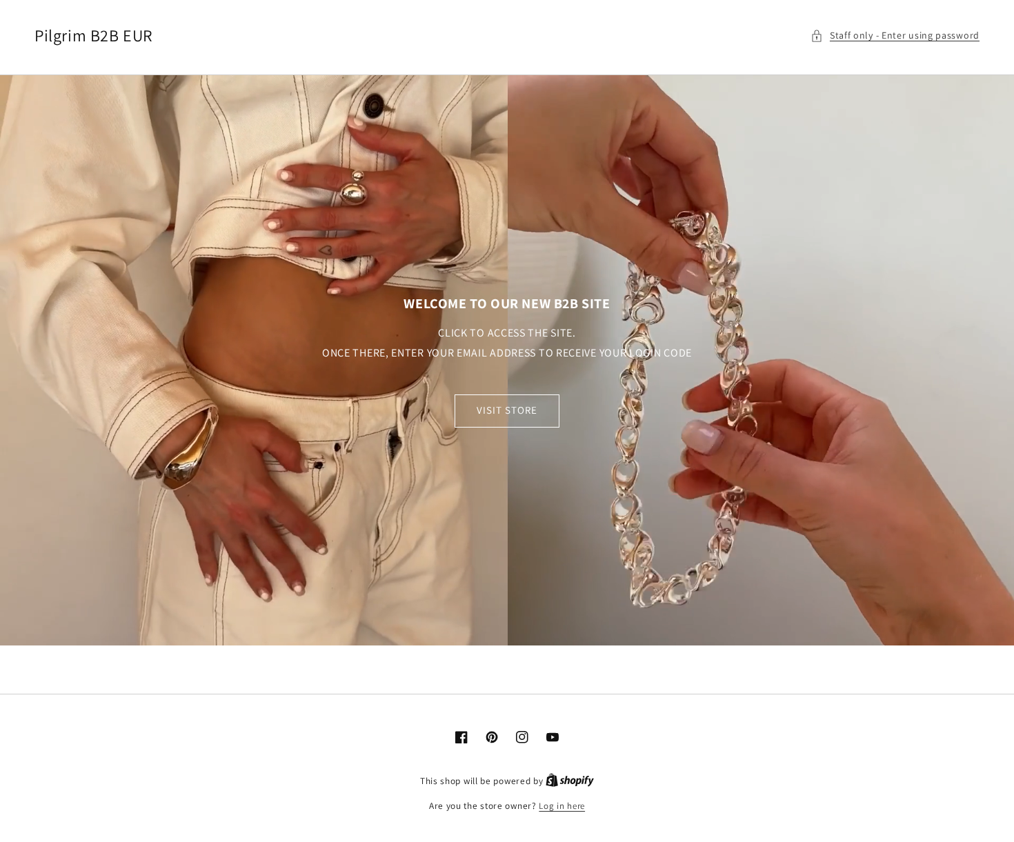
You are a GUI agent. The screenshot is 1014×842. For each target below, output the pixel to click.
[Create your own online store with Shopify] (570, 781)
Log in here (562, 806)
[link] (507, 360)
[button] (895, 35)
